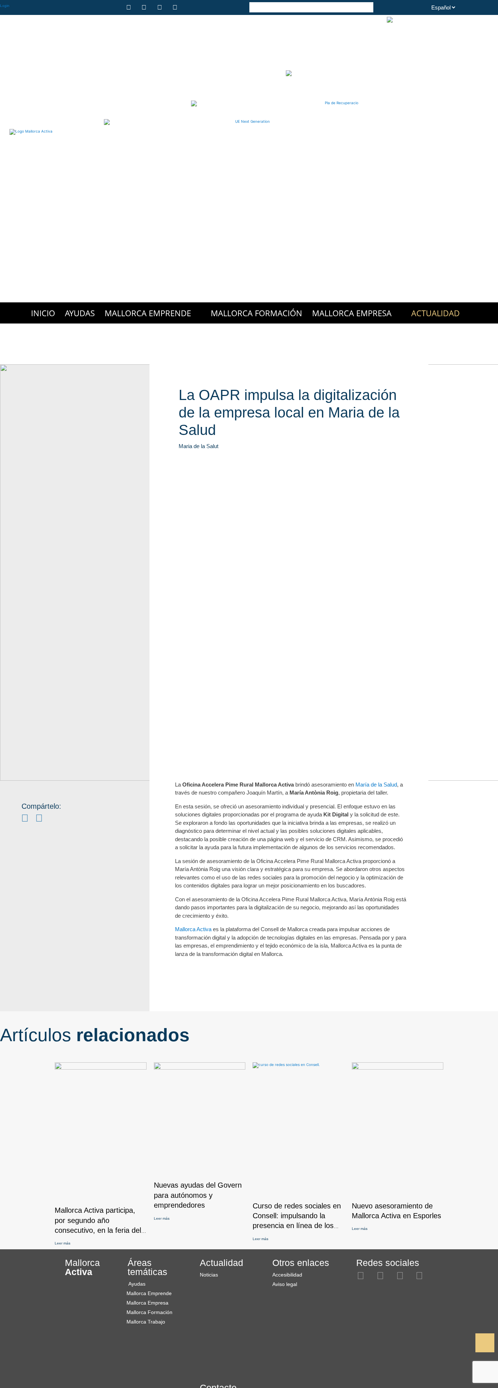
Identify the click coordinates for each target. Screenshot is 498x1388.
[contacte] (192, 7)
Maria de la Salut (198, 446)
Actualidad (435, 312)
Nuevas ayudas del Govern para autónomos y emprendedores (198, 1195)
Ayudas (80, 312)
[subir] (484, 1342)
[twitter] (161, 7)
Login (4, 6)
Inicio (43, 312)
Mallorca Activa (193, 929)
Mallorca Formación (256, 312)
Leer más (62, 1243)
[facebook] (145, 7)
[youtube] (176, 7)
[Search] (367, 6)
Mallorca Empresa (352, 312)
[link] (469, 1343)
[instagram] (130, 7)
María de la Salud (376, 784)
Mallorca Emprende (148, 312)
